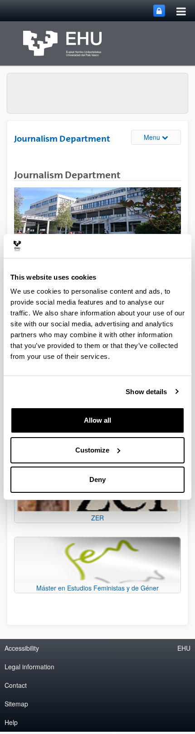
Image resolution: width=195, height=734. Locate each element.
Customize (92, 450)
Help (11, 722)
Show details (146, 392)
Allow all (97, 420)
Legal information (29, 666)
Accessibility (22, 648)
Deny (97, 479)
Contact (16, 685)
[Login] (159, 10)
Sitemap (16, 703)
